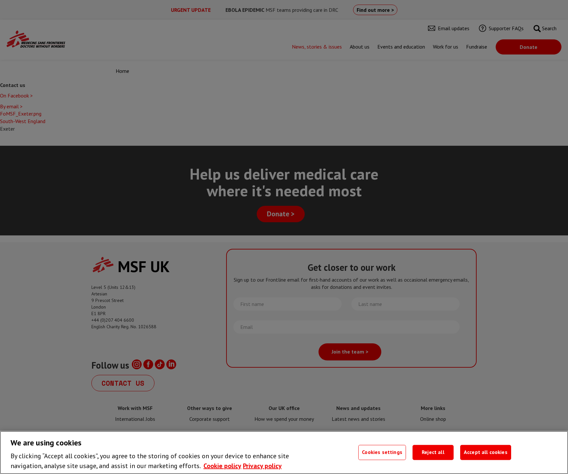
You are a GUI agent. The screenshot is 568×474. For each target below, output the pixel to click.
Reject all (433, 452)
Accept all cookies (486, 452)
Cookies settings (382, 452)
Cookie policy (222, 466)
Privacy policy (262, 466)
